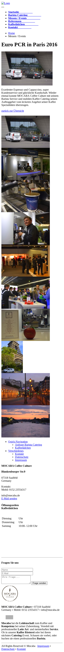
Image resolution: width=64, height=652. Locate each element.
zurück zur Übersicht (12, 110)
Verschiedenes (16, 450)
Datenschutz (21, 456)
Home (11, 33)
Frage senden (39, 583)
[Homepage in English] (9, 617)
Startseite (20, 12)
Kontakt (19, 27)
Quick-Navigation (18, 441)
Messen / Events (24, 18)
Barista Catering (24, 15)
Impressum (21, 460)
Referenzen (21, 21)
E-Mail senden (9, 498)
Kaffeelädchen (23, 24)
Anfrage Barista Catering (28, 444)
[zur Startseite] (5, 3)
